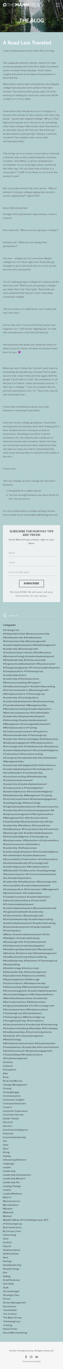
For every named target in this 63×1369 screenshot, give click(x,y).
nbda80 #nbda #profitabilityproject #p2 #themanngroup (25, 1222)
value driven (10, 1328)
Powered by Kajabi (31, 1361)
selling (6, 1276)
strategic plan (11, 1295)
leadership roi (11, 1182)
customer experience (15, 1111)
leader (7, 1167)
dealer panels (11, 1118)
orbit (5, 1238)
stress (7, 1298)
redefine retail (11, 1250)
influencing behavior (14, 1159)
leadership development (17, 1174)
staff (5, 1287)
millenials (8, 1212)
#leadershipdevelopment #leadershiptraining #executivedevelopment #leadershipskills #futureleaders (29, 927)
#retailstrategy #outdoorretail (21, 968)
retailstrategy (11, 1268)
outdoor (7, 1242)
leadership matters (14, 1178)
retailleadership (12, 1265)
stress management (14, 1302)
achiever (8, 1066)
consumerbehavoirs (14, 1103)
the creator (10, 1313)
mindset (7, 1216)
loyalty (7, 1189)
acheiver (8, 1062)
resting (7, 1261)
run (5, 1272)
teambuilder (10, 1310)
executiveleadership (14, 1137)
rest (5, 1257)
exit (5, 1141)
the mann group (12, 1317)
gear (6, 1144)
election (7, 1126)
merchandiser (11, 1205)
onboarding (9, 1234)
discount (8, 1122)
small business (11, 1280)
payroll (7, 1246)
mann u (7, 1197)
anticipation (9, 1069)
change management (15, 1084)
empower (8, 1133)
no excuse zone (12, 1231)
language (8, 1163)
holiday (7, 1156)
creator (7, 1107)
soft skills (8, 1283)
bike (5, 1073)
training (7, 1325)
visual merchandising (15, 1332)
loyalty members (12, 1193)
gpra (5, 1148)
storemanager (11, 1291)
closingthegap (11, 1092)
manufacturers (11, 1201)
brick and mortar (12, 1080)
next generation (12, 1227)
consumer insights (13, 1099)
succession (9, 1306)
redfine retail (11, 1253)
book (6, 1077)
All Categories (11, 630)
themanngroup (11, 1321)
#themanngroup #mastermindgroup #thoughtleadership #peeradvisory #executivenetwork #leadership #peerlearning (30, 1021)
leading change (12, 1186)
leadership (9, 1171)
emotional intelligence (15, 1129)
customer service (13, 1114)
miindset (7, 1208)
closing (7, 1088)
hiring (6, 1152)
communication (12, 1095)
